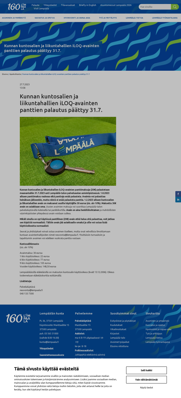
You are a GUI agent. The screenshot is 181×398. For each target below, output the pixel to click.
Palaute (35, 5)
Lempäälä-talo (117, 337)
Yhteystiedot (50, 5)
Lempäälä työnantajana (164, 18)
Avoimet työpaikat (119, 342)
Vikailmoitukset (118, 329)
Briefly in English (87, 5)
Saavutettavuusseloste (52, 355)
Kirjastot (114, 333)
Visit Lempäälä (41, 8)
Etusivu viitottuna (119, 346)
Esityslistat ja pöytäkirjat (123, 321)
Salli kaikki (146, 370)
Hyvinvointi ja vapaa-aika (77, 18)
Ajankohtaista (15, 74)
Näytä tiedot (146, 387)
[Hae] (175, 7)
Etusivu (5, 74)
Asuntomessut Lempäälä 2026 (116, 5)
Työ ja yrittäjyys (108, 18)
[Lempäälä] (17, 6)
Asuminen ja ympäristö (14, 18)
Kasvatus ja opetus (45, 18)
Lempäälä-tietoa (134, 18)
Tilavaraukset (68, 5)
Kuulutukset (116, 325)
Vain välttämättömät (146, 379)
